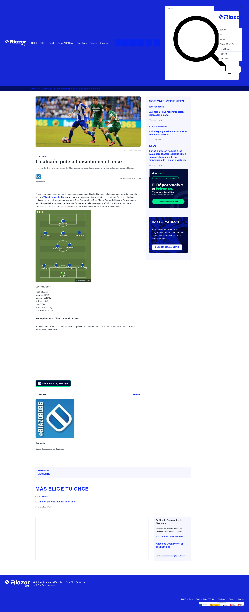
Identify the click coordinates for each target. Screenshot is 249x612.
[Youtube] (118, 42)
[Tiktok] (149, 42)
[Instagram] (133, 42)
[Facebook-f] (157, 42)
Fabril (51, 43)
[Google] (241, 583)
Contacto (104, 43)
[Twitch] (125, 42)
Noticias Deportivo (158, 126)
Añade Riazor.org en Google (55, 383)
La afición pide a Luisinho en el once (55, 501)
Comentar (135, 394)
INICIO (34, 43)
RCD (42, 43)
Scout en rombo (156, 107)
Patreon (93, 43)
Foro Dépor (82, 43)
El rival (152, 146)
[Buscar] (202, 45)
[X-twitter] (141, 42)
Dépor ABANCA (65, 43)
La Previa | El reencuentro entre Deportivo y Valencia (71, 88)
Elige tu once (42, 156)
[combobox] (179, 8)
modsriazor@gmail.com (174, 556)
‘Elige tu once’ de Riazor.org (57, 197)
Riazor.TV (35, 89)
